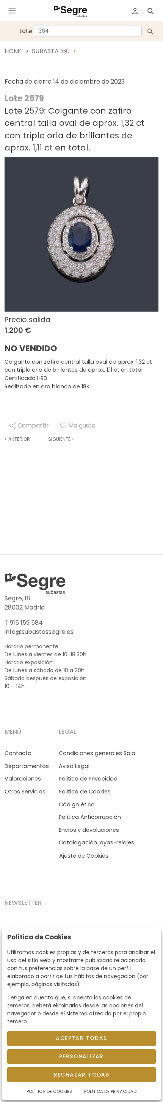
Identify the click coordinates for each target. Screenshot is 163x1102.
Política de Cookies (49, 1091)
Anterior (17, 439)
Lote (25, 31)
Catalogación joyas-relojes (96, 842)
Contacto (18, 753)
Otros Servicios (25, 791)
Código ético (77, 804)
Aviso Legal (74, 766)
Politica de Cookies (85, 791)
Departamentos (27, 766)
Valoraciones (23, 778)
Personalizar (81, 1056)
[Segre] (70, 10)
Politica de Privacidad (88, 778)
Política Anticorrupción (90, 817)
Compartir (33, 425)
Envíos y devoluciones (89, 830)
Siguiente (61, 439)
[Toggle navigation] (12, 11)
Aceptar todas (81, 1038)
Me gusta (82, 425)
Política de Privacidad (110, 1091)
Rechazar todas (82, 1074)
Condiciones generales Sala (97, 753)
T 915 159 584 (24, 622)
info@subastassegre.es (39, 631)
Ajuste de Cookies (83, 856)
